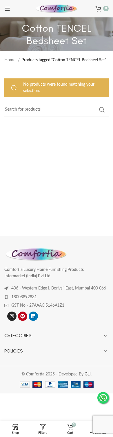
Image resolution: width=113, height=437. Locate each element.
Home (10, 60)
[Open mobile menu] (7, 9)
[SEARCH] (102, 109)
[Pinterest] (22, 316)
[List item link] (56, 297)
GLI (88, 374)
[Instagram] (12, 316)
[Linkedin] (33, 316)
